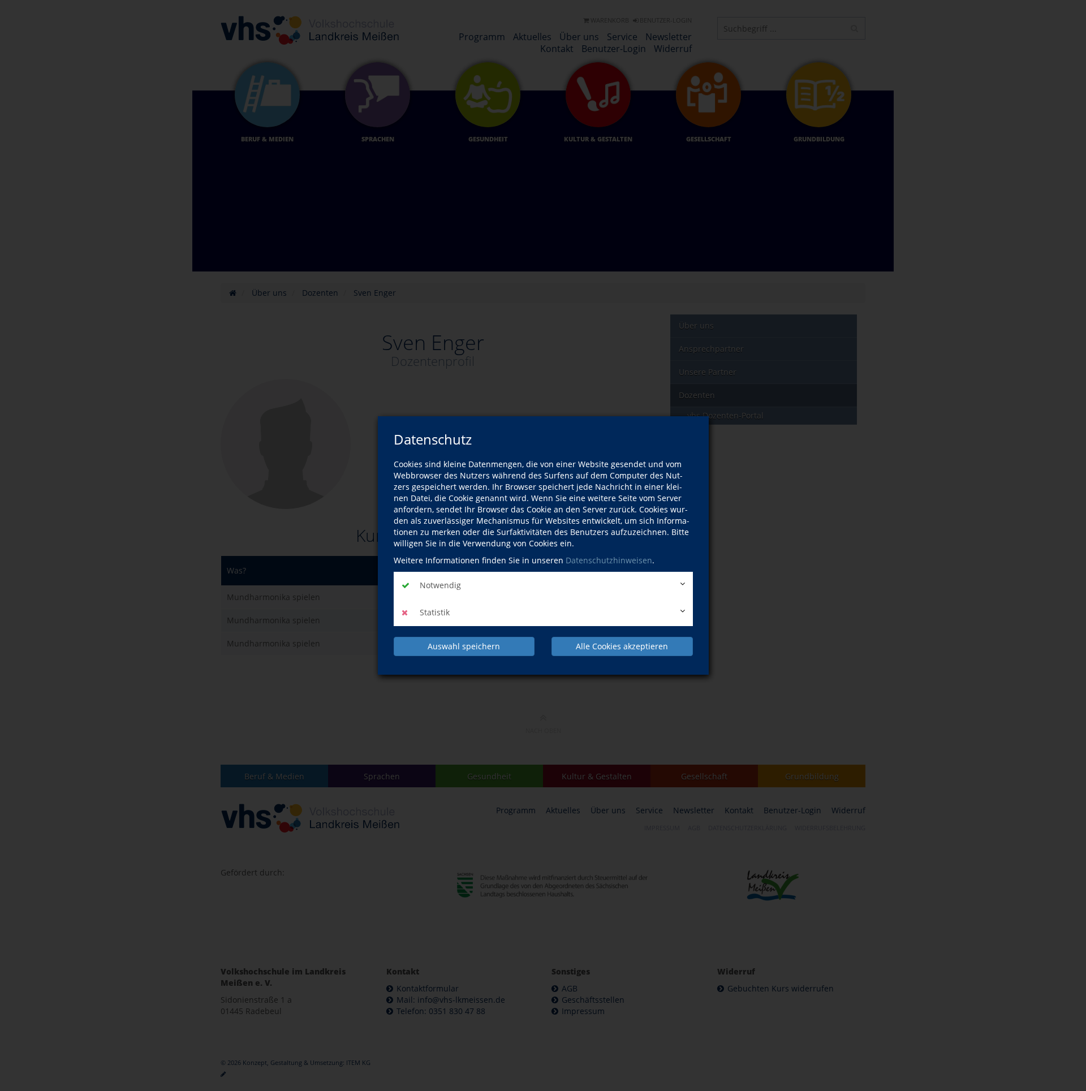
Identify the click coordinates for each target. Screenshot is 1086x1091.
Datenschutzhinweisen (609, 560)
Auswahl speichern (464, 646)
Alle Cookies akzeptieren (622, 646)
